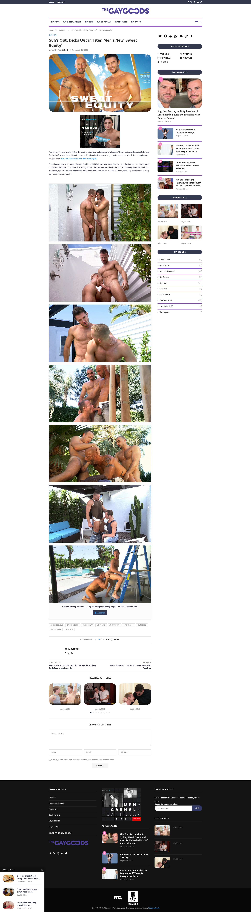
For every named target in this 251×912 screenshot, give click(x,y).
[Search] (200, 22)
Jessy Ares (101, 625)
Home (51, 30)
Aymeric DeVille (57, 625)
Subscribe (101, 613)
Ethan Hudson (72, 625)
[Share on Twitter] (106, 639)
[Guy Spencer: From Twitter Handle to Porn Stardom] (165, 166)
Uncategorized (180, 312)
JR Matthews (114, 625)
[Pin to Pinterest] (109, 639)
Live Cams (60, 2)
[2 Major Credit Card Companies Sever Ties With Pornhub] (8, 878)
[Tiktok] (201, 2)
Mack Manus (128, 625)
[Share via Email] (118, 639)
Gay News (89, 22)
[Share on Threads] (112, 639)
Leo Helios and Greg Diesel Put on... (26, 904)
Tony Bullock (63, 50)
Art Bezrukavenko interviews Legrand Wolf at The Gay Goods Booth (188, 183)
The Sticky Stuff (180, 306)
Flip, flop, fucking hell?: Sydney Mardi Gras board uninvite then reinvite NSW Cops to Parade (179, 114)
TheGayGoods (153, 908)
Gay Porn (55, 22)
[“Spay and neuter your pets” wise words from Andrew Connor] (8, 892)
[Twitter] (191, 2)
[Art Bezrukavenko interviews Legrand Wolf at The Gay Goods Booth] (165, 183)
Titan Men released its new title (78, 159)
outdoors (142, 625)
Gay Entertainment (72, 22)
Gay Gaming (136, 22)
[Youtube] (198, 2)
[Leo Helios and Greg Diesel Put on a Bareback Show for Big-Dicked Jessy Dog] (8, 905)
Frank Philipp (88, 625)
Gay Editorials (104, 22)
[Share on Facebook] (103, 639)
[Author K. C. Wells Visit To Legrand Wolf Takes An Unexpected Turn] (165, 149)
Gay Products (121, 22)
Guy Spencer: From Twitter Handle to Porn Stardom (187, 165)
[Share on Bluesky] (115, 639)
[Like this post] (101, 639)
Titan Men (69, 629)
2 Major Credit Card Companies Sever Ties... (28, 877)
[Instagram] (194, 2)
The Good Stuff (180, 300)
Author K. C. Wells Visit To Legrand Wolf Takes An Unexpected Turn (187, 148)
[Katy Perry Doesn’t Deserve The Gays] (165, 133)
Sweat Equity (56, 629)
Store (51, 2)
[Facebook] (188, 2)
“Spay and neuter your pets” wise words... (27, 890)
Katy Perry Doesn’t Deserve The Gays (185, 131)
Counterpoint (180, 259)
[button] (52, 698)
